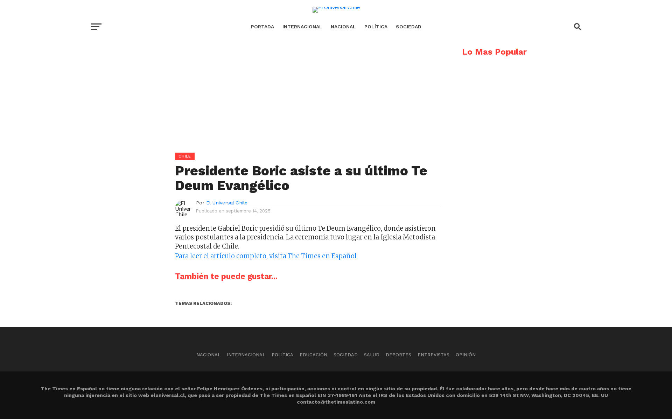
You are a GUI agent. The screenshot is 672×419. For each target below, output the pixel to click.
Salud (371, 354)
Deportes (398, 354)
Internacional (302, 26)
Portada (262, 26)
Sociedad (408, 26)
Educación (313, 354)
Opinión (466, 354)
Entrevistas (433, 354)
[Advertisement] (266, 97)
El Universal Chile (226, 202)
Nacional (343, 26)
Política (375, 26)
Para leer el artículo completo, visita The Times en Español (266, 256)
